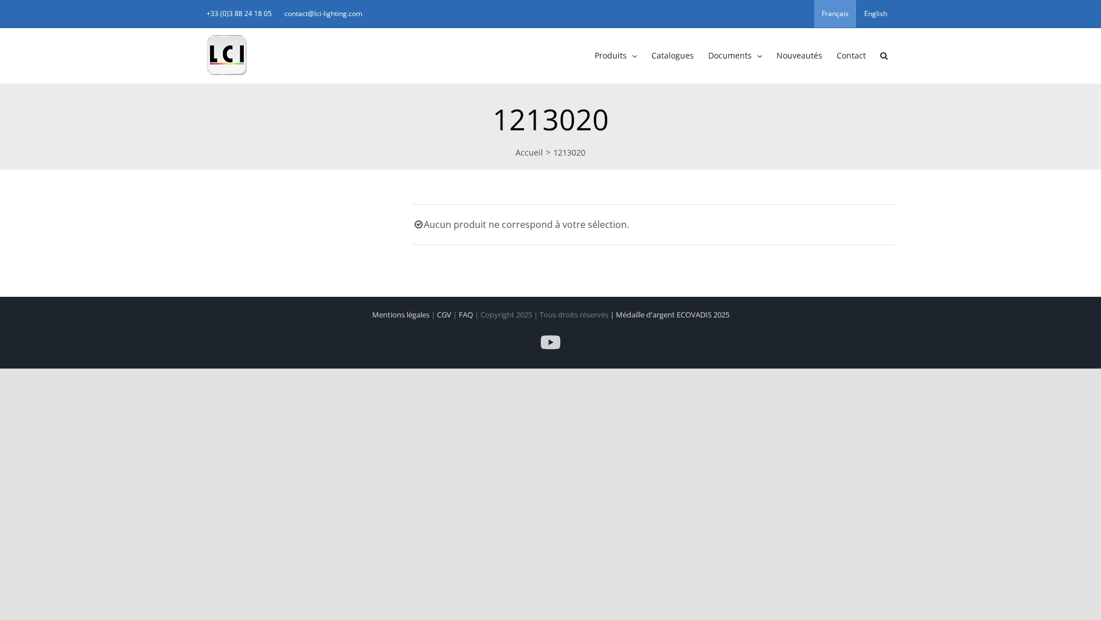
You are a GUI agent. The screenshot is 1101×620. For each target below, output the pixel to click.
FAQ (467, 314)
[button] (884, 55)
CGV (445, 314)
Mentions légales (401, 314)
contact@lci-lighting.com (323, 13)
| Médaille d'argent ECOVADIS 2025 (669, 314)
